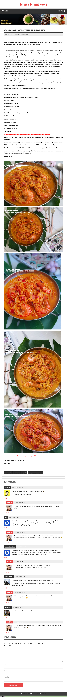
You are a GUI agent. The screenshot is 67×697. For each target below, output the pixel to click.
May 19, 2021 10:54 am (20, 532)
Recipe (40, 473)
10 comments (24, 34)
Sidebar (60, 11)
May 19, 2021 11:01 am (20, 592)
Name (6, 664)
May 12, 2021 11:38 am (17, 487)
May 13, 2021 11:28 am (22, 547)
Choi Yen (16, 34)
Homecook (16, 473)
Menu (6, 11)
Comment (7, 645)
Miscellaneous (32, 473)
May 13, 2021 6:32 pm (20, 576)
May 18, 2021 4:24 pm (18, 607)
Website (6, 677)
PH (6, 517)
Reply (5, 498)
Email (5, 670)
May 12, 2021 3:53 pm (14, 517)
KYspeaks (7, 607)
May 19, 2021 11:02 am (20, 622)
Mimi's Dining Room (33, 4)
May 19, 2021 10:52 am (20, 502)
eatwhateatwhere (10, 547)
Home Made (8, 473)
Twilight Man (9, 577)
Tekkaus (7, 488)
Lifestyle (24, 473)
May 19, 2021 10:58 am (20, 561)
